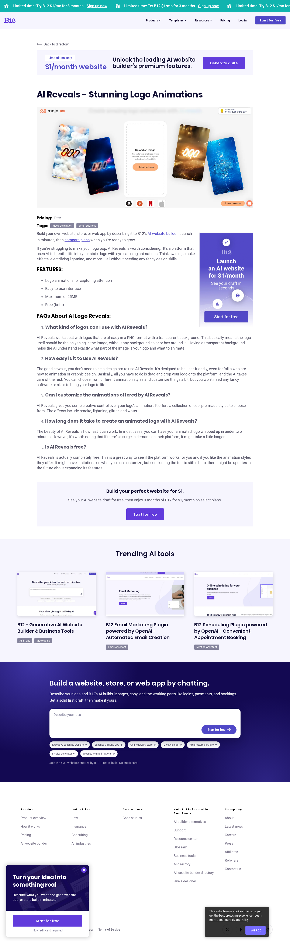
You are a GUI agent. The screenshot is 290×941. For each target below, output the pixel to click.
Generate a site (224, 63)
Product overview (33, 818)
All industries (81, 843)
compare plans (77, 240)
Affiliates (231, 852)
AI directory (182, 864)
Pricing (225, 20)
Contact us (233, 869)
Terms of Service (109, 929)
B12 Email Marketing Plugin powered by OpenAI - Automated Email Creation (138, 631)
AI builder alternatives (190, 822)
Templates (176, 20)
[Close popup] (84, 870)
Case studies (132, 818)
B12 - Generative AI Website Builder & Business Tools (49, 627)
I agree (255, 930)
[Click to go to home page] (21, 20)
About (229, 818)
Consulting (80, 835)
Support (180, 830)
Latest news (234, 826)
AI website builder (162, 233)
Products (152, 20)
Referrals (231, 860)
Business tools (185, 856)
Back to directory (56, 44)
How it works (30, 826)
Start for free (270, 20)
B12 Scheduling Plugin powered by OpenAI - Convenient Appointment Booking (230, 631)
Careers (230, 835)
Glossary (180, 847)
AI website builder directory (194, 873)
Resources (202, 20)
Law (75, 818)
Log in (242, 20)
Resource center (185, 839)
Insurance (79, 826)
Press (229, 843)
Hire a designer (185, 881)
